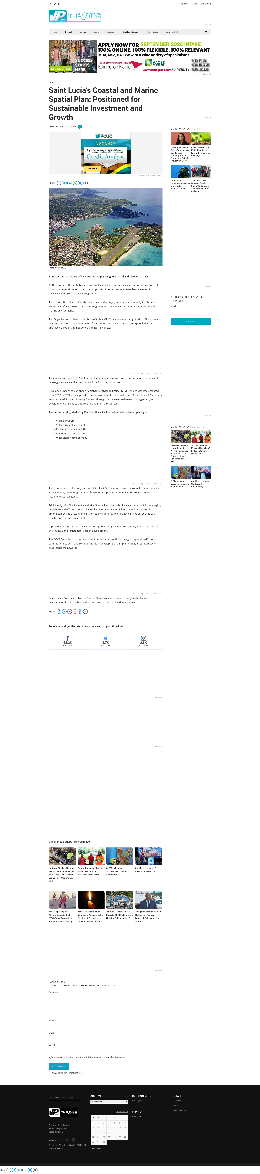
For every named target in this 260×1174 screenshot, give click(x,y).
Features (110, 32)
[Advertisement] (163, 16)
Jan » (99, 1149)
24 (104, 1137)
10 (104, 1128)
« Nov (92, 1149)
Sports (96, 32)
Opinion (83, 32)
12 (114, 1128)
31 (104, 1142)
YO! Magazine (138, 1101)
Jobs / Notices (152, 32)
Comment (54, 992)
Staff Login (185, 4)
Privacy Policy (137, 1117)
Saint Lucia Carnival (130, 32)
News (55, 32)
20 (120, 1132)
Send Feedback (205, 4)
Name (52, 1021)
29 (93, 1142)
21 (125, 1132)
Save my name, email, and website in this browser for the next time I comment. (88, 1057)
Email (195, 4)
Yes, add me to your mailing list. (67, 1073)
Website (53, 1045)
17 (104, 1132)
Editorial (68, 32)
